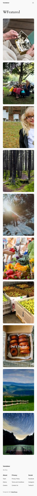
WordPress (14, 492)
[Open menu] (33, 3)
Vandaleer (6, 3)
